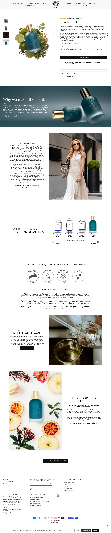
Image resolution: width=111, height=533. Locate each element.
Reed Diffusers (79, 3)
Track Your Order (80, 5)
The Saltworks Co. (55, 522)
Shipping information (70, 73)
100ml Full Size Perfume (68, 49)
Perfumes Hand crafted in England (39, 501)
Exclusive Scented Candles (37, 497)
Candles (69, 3)
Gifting (44, 3)
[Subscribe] (51, 484)
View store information (70, 65)
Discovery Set (30, 5)
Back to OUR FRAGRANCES (56, 461)
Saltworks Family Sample (69, 53)
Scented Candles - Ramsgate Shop (12, 499)
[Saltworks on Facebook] (33, 489)
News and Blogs (34, 499)
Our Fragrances (19, 3)
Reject (77, 530)
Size (61, 46)
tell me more (26, 348)
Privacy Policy (67, 484)
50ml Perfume (83, 49)
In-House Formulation (35, 505)
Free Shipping (69, 43)
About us (5, 479)
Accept (95, 530)
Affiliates (5, 484)
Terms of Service (68, 490)
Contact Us (91, 3)
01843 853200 (11, 505)
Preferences (86, 530)
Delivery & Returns (8, 481)
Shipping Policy (68, 488)
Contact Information (69, 482)
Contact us (6, 486)
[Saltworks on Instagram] (30, 489)
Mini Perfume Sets (35, 503)
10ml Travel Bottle (96, 49)
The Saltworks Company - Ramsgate (12, 497)
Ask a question (67, 76)
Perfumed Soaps (34, 3)
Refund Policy (67, 486)
